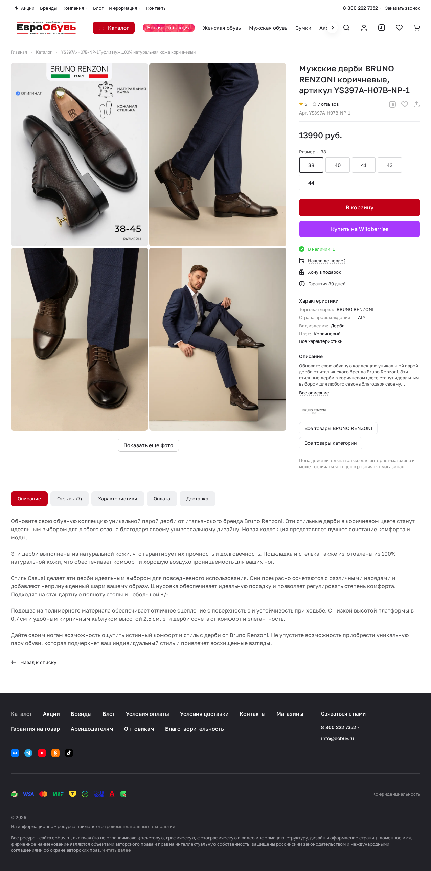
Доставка (197, 498)
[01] (79, 154)
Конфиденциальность (396, 794)
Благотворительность (194, 728)
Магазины (289, 713)
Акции (51, 713)
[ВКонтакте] (15, 753)
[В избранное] (404, 104)
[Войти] (364, 27)
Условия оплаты (147, 713)
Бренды (81, 713)
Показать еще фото (148, 445)
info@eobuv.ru (337, 738)
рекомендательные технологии (141, 826)
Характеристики (117, 498)
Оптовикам (139, 728)
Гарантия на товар (35, 728)
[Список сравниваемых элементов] (381, 27)
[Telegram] (28, 753)
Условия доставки (204, 713)
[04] (217, 339)
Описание (29, 498)
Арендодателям (92, 728)
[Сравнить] (392, 104)
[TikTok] (69, 753)
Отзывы (68, 498)
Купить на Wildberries (360, 229)
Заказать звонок (402, 8)
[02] (217, 154)
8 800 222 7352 (360, 8)
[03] (79, 339)
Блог (109, 713)
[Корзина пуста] (416, 27)
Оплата (162, 498)
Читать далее (116, 850)
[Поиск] (346, 27)
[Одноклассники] (55, 753)
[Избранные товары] (399, 27)
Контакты (253, 713)
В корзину (359, 207)
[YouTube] (42, 753)
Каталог (21, 713)
